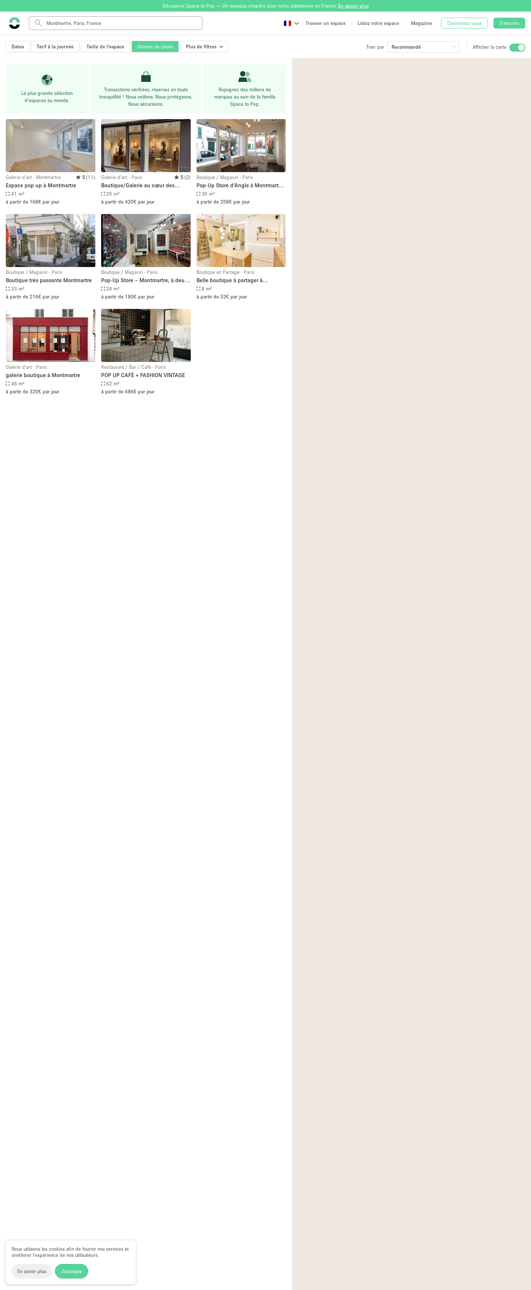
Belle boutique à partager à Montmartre (230, 280)
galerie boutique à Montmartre (43, 375)
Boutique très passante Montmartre (49, 280)
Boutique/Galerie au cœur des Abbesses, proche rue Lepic (137, 185)
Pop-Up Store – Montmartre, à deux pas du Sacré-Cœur (144, 280)
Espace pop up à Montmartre (41, 185)
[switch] (517, 48)
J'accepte (71, 1271)
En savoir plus (31, 1271)
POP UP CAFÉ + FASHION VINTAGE (143, 375)
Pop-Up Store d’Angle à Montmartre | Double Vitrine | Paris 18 (240, 185)
